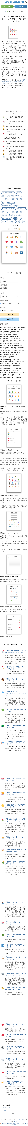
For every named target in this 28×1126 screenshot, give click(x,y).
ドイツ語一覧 (5, 1110)
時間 (11, 221)
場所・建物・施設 (15, 215)
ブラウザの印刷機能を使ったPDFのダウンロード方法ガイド (13, 82)
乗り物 (18, 221)
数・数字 (19, 212)
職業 (3, 212)
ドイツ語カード (5, 1108)
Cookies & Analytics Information (8, 1123)
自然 (12, 212)
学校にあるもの (6, 218)
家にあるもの (22, 209)
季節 (15, 218)
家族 (3, 202)
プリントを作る (9, 314)
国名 (7, 199)
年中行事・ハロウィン (8, 209)
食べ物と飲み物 (6, 205)
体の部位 (4, 215)
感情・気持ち (11, 202)
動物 (3, 196)
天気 (23, 221)
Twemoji (21, 1119)
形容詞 (19, 192)
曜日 (21, 199)
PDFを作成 (9, 319)
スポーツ (4, 221)
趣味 (15, 205)
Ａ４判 (3, 310)
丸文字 (3, 303)
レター (10, 310)
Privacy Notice (20, 1123)
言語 (20, 6)
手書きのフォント (13, 303)
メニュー (6, 6)
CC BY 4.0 (15, 1121)
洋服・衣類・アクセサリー (15, 196)
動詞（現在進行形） (8, 192)
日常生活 (14, 199)
